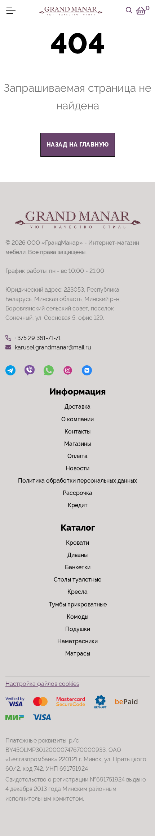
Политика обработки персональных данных (77, 480)
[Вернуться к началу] (134, 808)
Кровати (77, 542)
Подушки (77, 629)
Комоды (77, 616)
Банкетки (77, 567)
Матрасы (77, 653)
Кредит (78, 505)
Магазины (77, 443)
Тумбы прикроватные (78, 604)
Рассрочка (77, 492)
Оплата (77, 456)
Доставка (77, 406)
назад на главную (77, 144)
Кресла (77, 591)
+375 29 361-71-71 (38, 338)
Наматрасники (77, 641)
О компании (77, 419)
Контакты (77, 431)
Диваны (77, 555)
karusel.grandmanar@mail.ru (53, 347)
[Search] (129, 11)
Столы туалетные (77, 579)
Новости (77, 468)
